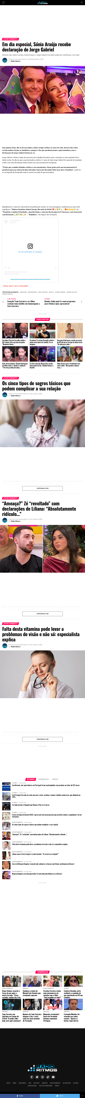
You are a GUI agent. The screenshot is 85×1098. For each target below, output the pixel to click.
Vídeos (57, 1086)
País (30, 1083)
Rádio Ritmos (15, 61)
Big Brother (67, 1083)
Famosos (44, 1083)
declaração (43, 292)
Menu (14, 1083)
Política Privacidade (45, 1086)
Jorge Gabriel (61, 292)
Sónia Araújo (8, 294)
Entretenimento (55, 1083)
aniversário (33, 292)
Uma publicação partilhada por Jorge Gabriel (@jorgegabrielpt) (30, 279)
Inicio (8, 1083)
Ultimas (75, 1083)
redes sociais (72, 292)
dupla (52, 292)
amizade (24, 292)
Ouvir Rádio (22, 1083)
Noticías (36, 1083)
